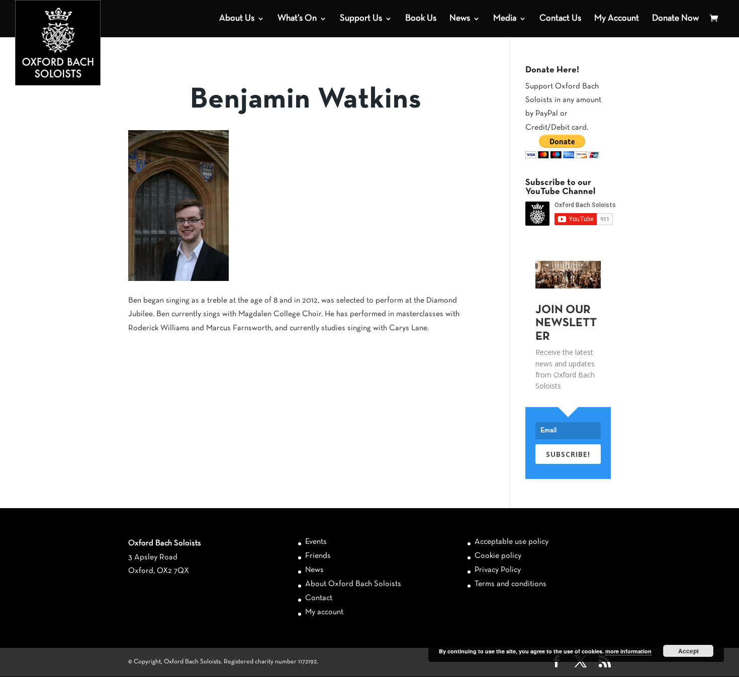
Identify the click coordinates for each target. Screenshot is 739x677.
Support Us (361, 19)
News (459, 19)
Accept (688, 650)
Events (316, 541)
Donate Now (675, 19)
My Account (616, 19)
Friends (318, 555)
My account (324, 612)
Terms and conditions (510, 584)
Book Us (420, 19)
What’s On (297, 19)
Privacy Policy (498, 569)
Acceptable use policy (511, 541)
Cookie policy (498, 555)
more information (628, 651)
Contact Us (560, 19)
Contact (318, 598)
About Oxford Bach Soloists (353, 584)
